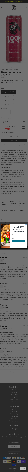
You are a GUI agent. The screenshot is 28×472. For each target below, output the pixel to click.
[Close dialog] (26, 225)
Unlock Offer (18, 241)
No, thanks (18, 246)
